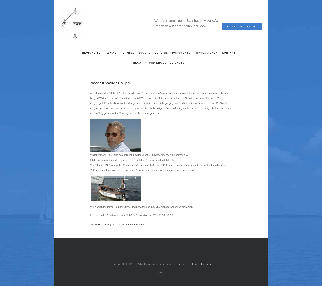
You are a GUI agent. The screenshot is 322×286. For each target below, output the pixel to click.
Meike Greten (102, 224)
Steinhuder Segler (135, 224)
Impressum (184, 264)
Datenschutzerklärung (201, 264)
